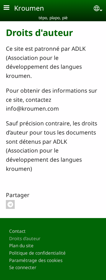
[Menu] (10, 8)
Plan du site (21, 246)
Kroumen (29, 8)
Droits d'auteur (24, 238)
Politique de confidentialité (37, 253)
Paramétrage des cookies (35, 260)
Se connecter (22, 267)
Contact (17, 231)
